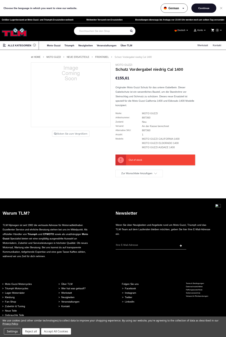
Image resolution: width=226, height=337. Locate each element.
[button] (218, 212)
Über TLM (126, 45)
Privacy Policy (10, 323)
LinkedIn (129, 301)
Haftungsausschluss (194, 290)
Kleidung (10, 297)
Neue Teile (11, 310)
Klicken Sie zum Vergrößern (71, 133)
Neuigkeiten (85, 45)
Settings (12, 331)
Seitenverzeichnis (193, 293)
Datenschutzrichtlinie (194, 286)
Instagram (130, 292)
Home (37, 57)
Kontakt (217, 45)
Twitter (128, 297)
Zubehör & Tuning (15, 306)
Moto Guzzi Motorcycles (18, 284)
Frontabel (102, 57)
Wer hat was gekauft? (73, 288)
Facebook (130, 288)
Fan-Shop (10, 301)
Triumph (69, 45)
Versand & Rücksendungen (197, 296)
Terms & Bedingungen (195, 283)
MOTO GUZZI (53, 57)
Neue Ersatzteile (78, 57)
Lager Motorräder (15, 292)
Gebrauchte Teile (14, 315)
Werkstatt (202, 45)
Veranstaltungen (107, 45)
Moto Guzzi (54, 45)
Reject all (31, 331)
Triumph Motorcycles (16, 288)
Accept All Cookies (56, 331)
